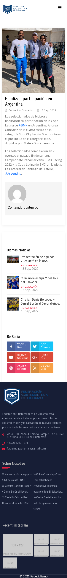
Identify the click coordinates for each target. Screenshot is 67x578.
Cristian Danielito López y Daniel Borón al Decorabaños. (40, 301)
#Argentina (13, 173)
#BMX (23, 125)
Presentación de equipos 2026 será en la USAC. (38, 259)
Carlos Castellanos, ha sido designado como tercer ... (47, 503)
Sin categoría (29, 265)
